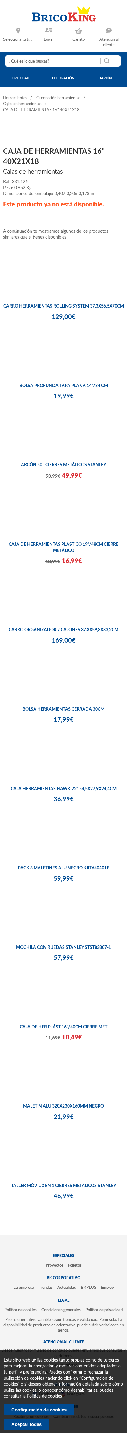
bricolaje (21, 78)
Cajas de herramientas (22, 104)
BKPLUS (88, 1287)
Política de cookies (20, 1310)
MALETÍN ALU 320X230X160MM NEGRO (63, 1106)
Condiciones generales (61, 1310)
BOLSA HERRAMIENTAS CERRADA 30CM (63, 709)
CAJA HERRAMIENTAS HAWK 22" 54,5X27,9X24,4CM (64, 789)
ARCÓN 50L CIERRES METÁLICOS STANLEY (63, 465)
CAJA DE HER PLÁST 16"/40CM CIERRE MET (63, 1027)
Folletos (75, 1265)
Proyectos (54, 1265)
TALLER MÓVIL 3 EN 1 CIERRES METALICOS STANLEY (63, 1186)
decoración (63, 78)
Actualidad (66, 1287)
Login (48, 39)
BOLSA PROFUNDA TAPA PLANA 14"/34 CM (63, 386)
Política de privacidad (104, 1310)
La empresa (24, 1287)
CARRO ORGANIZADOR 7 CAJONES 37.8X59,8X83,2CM (63, 630)
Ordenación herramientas (58, 98)
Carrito (78, 39)
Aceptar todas (26, 1424)
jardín (106, 78)
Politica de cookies (44, 1396)
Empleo (107, 1287)
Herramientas (15, 98)
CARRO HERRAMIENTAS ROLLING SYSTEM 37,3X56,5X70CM (63, 306)
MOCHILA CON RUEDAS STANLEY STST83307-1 (63, 947)
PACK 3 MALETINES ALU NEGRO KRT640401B (63, 868)
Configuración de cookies (39, 1409)
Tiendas (46, 1287)
